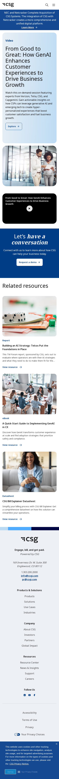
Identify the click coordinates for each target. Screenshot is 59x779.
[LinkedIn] (24, 695)
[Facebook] (34, 695)
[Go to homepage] (8, 5)
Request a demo (28, 262)
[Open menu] (54, 5)
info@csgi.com (29, 575)
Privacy (29, 727)
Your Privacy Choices (33, 734)
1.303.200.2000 (29, 572)
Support (29, 673)
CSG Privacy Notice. (19, 763)
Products (29, 596)
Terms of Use (29, 720)
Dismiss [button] (10, 772)
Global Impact (30, 645)
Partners (29, 640)
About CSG (30, 629)
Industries (29, 612)
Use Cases (29, 607)
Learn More (27, 27)
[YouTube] (29, 695)
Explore (12, 126)
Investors (29, 634)
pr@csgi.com (29, 579)
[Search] (47, 5)
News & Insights (29, 668)
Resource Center (29, 662)
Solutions (29, 601)
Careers (29, 678)
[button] (27, 771)
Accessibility (30, 712)
